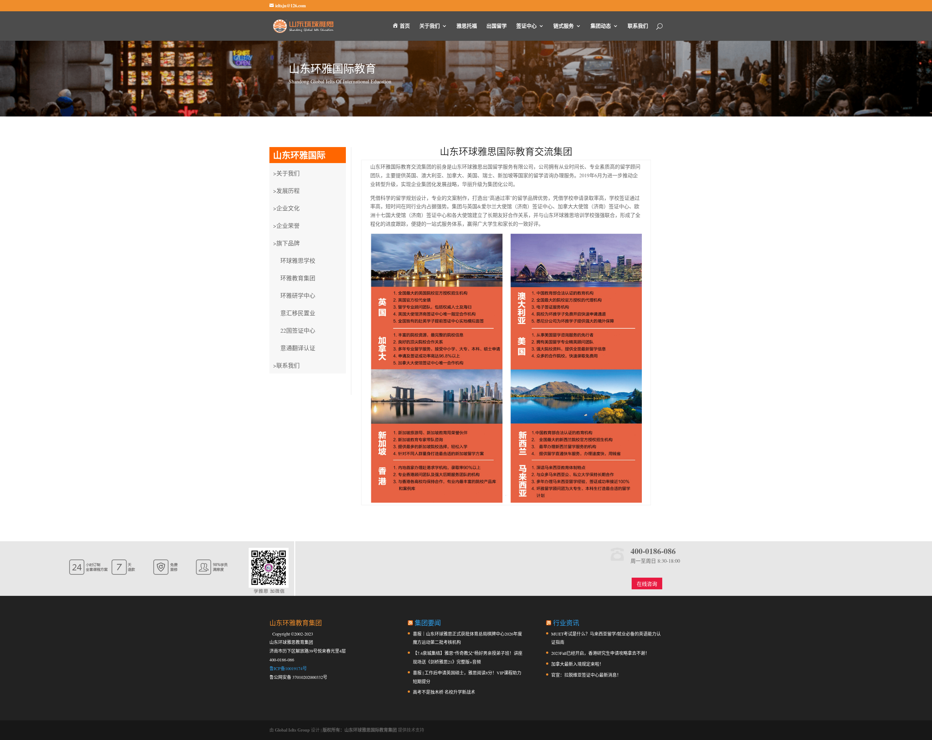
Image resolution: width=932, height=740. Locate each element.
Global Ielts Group (292, 730)
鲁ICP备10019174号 (288, 668)
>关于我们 (286, 173)
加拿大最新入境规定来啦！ (577, 664)
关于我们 (429, 26)
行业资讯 (566, 622)
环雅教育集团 (297, 278)
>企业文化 (286, 208)
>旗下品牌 (286, 243)
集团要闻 (428, 622)
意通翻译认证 (297, 348)
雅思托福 (467, 26)
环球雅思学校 (297, 260)
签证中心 (526, 26)
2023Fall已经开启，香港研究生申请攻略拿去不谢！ (600, 653)
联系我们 (638, 26)
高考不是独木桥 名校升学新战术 (444, 692)
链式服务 (563, 26)
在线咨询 (647, 583)
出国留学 (496, 26)
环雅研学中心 (297, 295)
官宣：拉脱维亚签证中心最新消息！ (586, 675)
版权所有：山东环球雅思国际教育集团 (360, 730)
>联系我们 (286, 365)
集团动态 (601, 26)
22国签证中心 (297, 330)
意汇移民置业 (297, 313)
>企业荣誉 (286, 225)
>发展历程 (286, 190)
